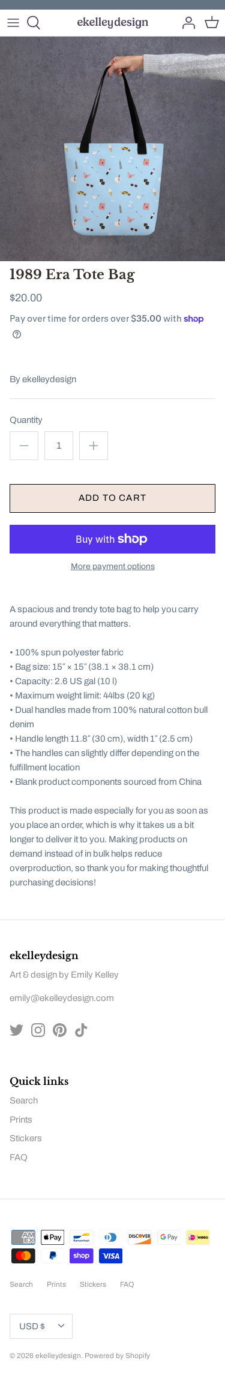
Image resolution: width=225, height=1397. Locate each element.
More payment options (113, 566)
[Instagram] (38, 1030)
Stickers (26, 1138)
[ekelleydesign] (112, 22)
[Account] (185, 23)
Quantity (26, 420)
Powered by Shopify (117, 1355)
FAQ (19, 1157)
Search (24, 1100)
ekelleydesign (49, 379)
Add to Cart (112, 498)
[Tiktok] (81, 1030)
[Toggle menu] (13, 23)
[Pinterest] (60, 1030)
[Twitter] (16, 1030)
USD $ (32, 1326)
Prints (21, 1119)
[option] (112, 149)
